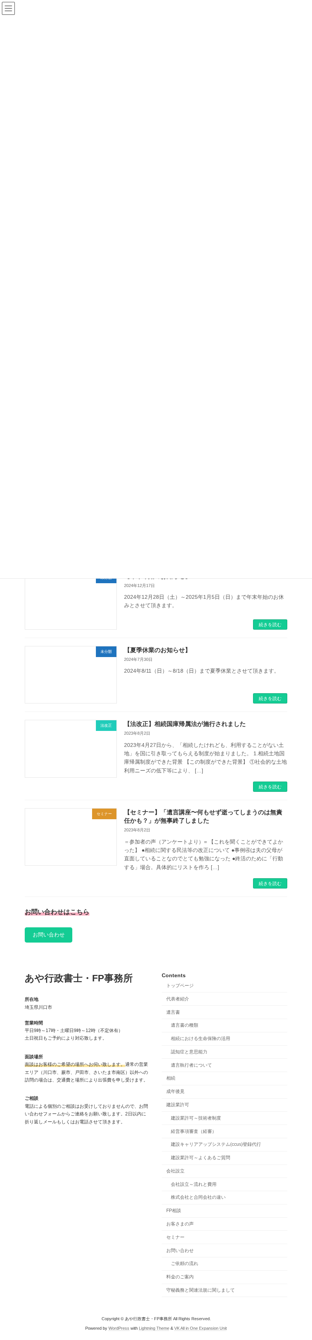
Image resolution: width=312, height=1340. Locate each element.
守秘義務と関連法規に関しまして (200, 1290)
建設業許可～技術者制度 (196, 1118)
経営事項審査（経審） (193, 1131)
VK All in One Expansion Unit (200, 1328)
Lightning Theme (154, 1328)
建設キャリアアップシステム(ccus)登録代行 (216, 1144)
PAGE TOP (298, 1291)
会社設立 (175, 1171)
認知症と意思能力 (189, 1051)
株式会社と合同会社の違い (198, 1197)
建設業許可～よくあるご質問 (200, 1158)
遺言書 (173, 1012)
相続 (170, 1078)
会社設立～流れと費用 (193, 1184)
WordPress (118, 1328)
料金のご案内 (180, 1277)
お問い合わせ (49, 935)
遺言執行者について (191, 1065)
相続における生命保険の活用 (200, 1039)
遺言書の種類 (184, 1025)
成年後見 (175, 1091)
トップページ (180, 985)
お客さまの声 (180, 1224)
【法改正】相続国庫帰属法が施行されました (185, 724)
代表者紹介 (177, 999)
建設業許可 (177, 1104)
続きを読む (270, 624)
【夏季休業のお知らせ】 (157, 650)
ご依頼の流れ (184, 1264)
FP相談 (173, 1211)
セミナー (175, 1237)
